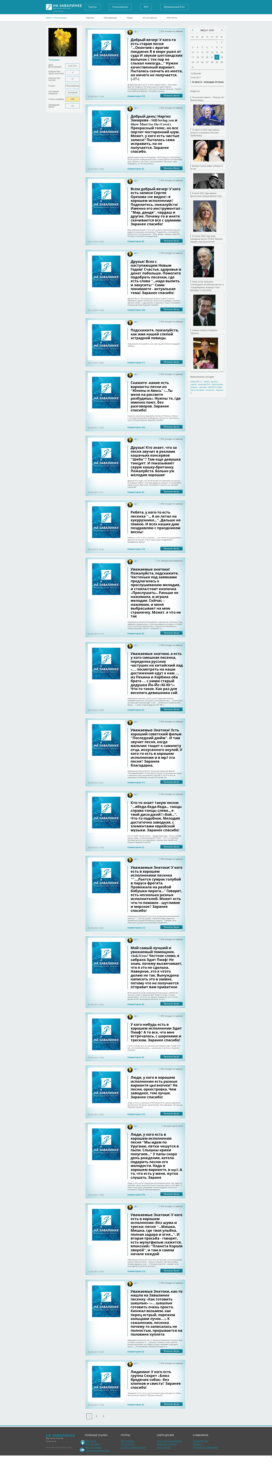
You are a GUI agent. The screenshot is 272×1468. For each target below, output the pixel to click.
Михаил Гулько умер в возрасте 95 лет (206, 167)
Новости (195, 91)
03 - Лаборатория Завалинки (170, 560)
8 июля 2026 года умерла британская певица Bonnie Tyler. (206, 194)
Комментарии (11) (136, 362)
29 (217, 62)
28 (212, 62)
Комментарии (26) (136, 310)
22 (217, 57)
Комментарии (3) (136, 168)
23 (222, 57)
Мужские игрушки (167, 1444)
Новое (130, 17)
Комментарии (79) (136, 1194)
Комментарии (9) (136, 241)
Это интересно (150, 17)
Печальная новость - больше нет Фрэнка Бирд (207, 98)
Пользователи (120, 6)
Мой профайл (92, 1444)
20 (207, 57)
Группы (92, 6)
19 (202, 57)
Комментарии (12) (136, 927)
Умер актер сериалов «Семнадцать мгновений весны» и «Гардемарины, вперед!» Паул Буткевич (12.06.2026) (207, 286)
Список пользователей (169, 1441)
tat (135, 31)
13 (207, 52)
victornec (210, 390)
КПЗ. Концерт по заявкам (172, 31)
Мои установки (93, 1447)
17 (193, 57)
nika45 (193, 384)
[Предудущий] (222, 30)
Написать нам (200, 1441)
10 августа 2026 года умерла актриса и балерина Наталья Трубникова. (205, 132)
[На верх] (82, 1443)
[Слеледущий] (192, 30)
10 (193, 52)
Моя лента (172, 17)
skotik (206, 381)
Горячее (90, 17)
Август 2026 (207, 30)
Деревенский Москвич (97, 1450)
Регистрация (60, 17)
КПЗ (146, 6)
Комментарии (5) (136, 1404)
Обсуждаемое (110, 17)
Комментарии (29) (136, 427)
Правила (197, 1444)
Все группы (127, 1444)
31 (193, 67)
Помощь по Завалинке (205, 1447)
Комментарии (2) (136, 847)
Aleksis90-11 (196, 381)
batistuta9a (217, 384)
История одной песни (173, 1126)
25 (197, 62)
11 (197, 52)
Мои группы (127, 1441)
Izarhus (214, 381)
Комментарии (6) (136, 492)
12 (202, 52)
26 (202, 62)
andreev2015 (204, 384)
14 (212, 52)
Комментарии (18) (136, 549)
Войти (49, 17)
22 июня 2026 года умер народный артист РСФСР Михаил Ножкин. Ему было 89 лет (206, 239)
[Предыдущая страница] (82, 1449)
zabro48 (202, 387)
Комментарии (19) (136, 1114)
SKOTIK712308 (215, 387)
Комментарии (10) (136, 96)
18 (197, 57)
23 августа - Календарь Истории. (208, 82)
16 (222, 52)
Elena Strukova (197, 390)
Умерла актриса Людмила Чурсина (203, 331)
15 (217, 52)
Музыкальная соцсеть (67, 7)
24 (193, 62)
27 (207, 62)
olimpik (193, 387)
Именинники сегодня (202, 376)
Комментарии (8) (136, 1004)
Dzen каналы (164, 1447)
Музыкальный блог (174, 6)
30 (222, 62)
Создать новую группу (133, 1447)
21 (212, 57)
